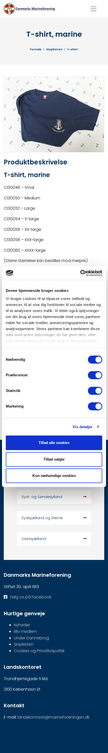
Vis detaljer (82, 427)
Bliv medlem (25, 631)
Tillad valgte (54, 459)
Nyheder (22, 625)
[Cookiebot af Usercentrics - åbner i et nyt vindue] (80, 273)
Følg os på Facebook (30, 597)
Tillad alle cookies (54, 442)
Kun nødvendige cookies (54, 475)
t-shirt (72, 49)
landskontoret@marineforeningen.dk (53, 717)
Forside (35, 49)
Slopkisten (54, 49)
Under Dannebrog (31, 638)
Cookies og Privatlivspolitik (39, 651)
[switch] (95, 375)
